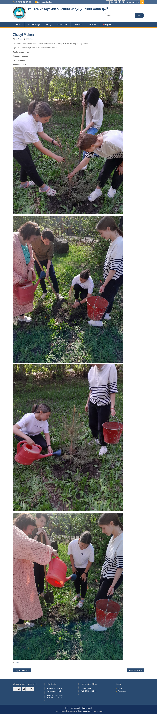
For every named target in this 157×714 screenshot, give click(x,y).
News (17, 662)
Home (18, 24)
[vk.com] (119, 2)
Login (120, 689)
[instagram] (115, 2)
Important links (133, 2)
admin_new (30, 39)
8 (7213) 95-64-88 (55, 697)
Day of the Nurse (22, 670)
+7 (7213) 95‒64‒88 (23, 2)
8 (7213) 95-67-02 (89, 691)
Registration (122, 691)
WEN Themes (98, 711)
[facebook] (108, 2)
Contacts (93, 24)
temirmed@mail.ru (44, 2)
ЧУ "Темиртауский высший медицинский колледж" (67, 9)
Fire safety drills (135, 670)
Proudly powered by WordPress (65, 711)
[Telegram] (123, 2)
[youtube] (111, 2)
